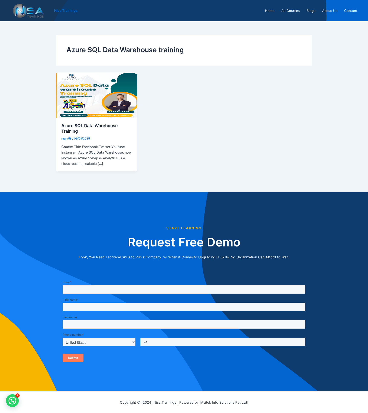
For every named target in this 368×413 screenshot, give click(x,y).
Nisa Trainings (66, 10)
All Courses (290, 11)
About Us (329, 11)
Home (270, 11)
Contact (350, 11)
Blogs (310, 11)
